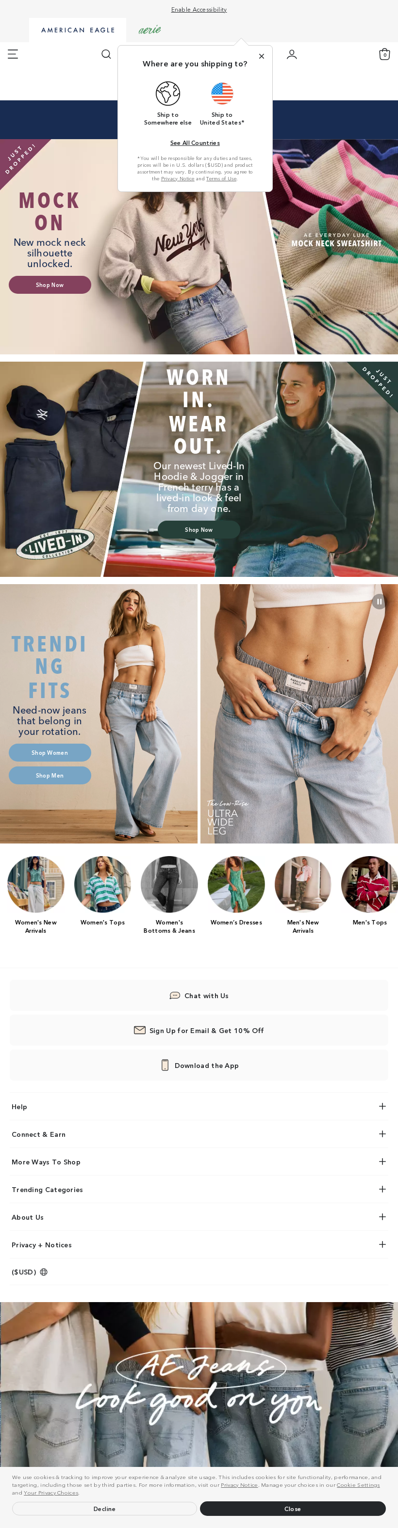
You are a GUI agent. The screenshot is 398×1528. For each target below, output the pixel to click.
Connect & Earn (39, 1134)
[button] (82, 1494)
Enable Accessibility (199, 9)
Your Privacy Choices (51, 1492)
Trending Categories (47, 1189)
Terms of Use (221, 178)
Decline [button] (105, 1508)
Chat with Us (206, 995)
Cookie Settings (358, 1484)
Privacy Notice (239, 1484)
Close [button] (292, 1508)
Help (19, 1106)
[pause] (379, 601)
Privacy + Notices (42, 1244)
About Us (28, 1217)
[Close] (261, 56)
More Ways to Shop (46, 1161)
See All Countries (195, 142)
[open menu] (12, 54)
